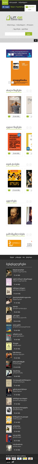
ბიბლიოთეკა (11, 25)
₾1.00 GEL (17, 275)
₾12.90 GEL (17, 294)
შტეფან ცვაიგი (17, 299)
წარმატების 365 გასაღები (20, 417)
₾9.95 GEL (16, 153)
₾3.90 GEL (17, 330)
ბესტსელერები (16, 264)
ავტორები (11, 201)
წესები (12, 257)
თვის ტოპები (12, 164)
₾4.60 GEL (17, 339)
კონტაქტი (18, 257)
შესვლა (13, 7)
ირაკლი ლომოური (19, 382)
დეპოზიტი (25, 29)
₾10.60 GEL (16, 190)
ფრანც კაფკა (17, 345)
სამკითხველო (23, 2)
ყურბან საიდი (17, 437)
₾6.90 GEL (17, 312)
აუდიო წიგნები (14, 127)
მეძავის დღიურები (18, 270)
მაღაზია (5, 2)
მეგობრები (17, 29)
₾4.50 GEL (17, 349)
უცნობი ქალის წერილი (20, 389)
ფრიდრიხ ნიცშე (18, 373)
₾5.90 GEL (16, 116)
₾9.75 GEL (17, 441)
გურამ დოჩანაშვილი (19, 290)
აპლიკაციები (13, 2)
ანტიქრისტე (16, 371)
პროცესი (15, 343)
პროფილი (30, 25)
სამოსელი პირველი (19, 288)
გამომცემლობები (15, 234)
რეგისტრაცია (20, 7)
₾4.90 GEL (17, 376)
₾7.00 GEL (17, 404)
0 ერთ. (29, 9)
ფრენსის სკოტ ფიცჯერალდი (21, 327)
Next (12, 54)
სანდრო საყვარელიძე (19, 271)
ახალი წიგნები (13, 90)
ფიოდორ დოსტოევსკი (20, 308)
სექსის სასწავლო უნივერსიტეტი (22, 279)
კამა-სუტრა (16, 316)
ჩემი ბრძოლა (17, 352)
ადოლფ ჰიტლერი (18, 354)
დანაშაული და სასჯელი (20, 398)
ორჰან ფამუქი (17, 363)
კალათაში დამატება (9, 116)
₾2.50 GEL (17, 431)
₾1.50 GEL (17, 303)
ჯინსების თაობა (17, 334)
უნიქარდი (29, 257)
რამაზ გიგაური (17, 419)
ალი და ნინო (17, 435)
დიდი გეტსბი (17, 325)
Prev (9, 54)
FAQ (24, 257)
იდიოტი (15, 306)
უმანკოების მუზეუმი (19, 362)
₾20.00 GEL (17, 321)
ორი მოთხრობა (18, 444)
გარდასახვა (16, 426)
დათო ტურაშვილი (18, 336)
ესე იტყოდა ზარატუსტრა (20, 407)
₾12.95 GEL (17, 367)
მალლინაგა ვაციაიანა (19, 317)
